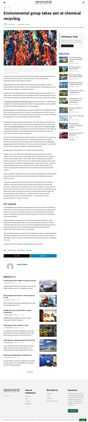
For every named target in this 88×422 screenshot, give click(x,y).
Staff (26, 399)
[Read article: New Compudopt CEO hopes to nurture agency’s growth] (48, 301)
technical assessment (17, 126)
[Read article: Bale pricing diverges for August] (63, 110)
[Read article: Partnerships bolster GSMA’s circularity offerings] (48, 286)
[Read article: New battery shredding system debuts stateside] (63, 77)
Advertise (49, 394)
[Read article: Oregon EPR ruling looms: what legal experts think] (63, 85)
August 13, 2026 (74, 94)
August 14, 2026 (16, 299)
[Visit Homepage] (44, 2)
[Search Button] (83, 2)
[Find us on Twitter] (10, 396)
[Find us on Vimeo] (7, 396)
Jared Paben (12, 24)
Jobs (48, 396)
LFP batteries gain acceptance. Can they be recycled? (75, 125)
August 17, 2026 (74, 86)
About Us (28, 396)
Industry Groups (12, 250)
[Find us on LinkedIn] (4, 396)
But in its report (9, 110)
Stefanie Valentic (9, 314)
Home (5, 7)
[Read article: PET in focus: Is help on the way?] (63, 118)
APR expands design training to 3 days (16, 325)
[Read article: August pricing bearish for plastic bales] (63, 135)
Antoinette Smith (9, 327)
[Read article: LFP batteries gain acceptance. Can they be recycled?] (63, 126)
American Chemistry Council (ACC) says (19, 101)
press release (50, 126)
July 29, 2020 (20, 24)
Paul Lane (7, 283)
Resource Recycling (30, 244)
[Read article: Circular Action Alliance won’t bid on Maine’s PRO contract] (63, 60)
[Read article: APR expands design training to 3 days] (48, 330)
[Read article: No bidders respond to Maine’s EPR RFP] (63, 69)
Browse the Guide (67, 45)
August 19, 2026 (74, 63)
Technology (29, 250)
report (36, 225)
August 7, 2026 (16, 357)
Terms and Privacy (52, 401)
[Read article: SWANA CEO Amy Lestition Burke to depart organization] (48, 316)
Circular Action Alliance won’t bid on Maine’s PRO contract (75, 59)
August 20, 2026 (74, 71)
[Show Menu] (4, 2)
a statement (9, 207)
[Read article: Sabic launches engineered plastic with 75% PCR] (48, 345)
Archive (27, 401)
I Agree (83, 419)
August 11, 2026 (19, 314)
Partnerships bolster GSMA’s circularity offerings (20, 280)
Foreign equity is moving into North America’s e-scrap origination (75, 100)
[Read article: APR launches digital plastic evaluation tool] (48, 360)
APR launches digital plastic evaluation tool (18, 355)
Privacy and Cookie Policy (71, 419)
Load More (30, 372)
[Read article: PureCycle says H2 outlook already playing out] (63, 93)
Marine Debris (21, 250)
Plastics (9, 7)
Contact (49, 398)
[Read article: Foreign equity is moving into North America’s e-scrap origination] (63, 101)
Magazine (28, 403)
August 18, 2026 (16, 283)
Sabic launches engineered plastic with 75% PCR (19, 340)
